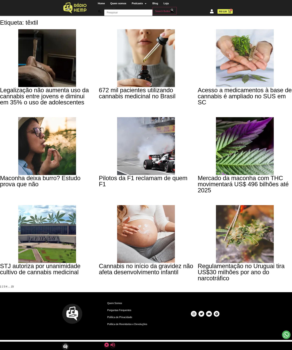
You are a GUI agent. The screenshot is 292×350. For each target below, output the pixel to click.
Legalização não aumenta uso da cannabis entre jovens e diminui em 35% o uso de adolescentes (44, 96)
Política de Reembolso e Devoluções (127, 324)
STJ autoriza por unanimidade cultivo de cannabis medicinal (40, 269)
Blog (155, 3)
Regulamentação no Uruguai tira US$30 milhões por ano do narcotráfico (241, 272)
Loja (166, 3)
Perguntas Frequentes (119, 310)
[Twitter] (201, 314)
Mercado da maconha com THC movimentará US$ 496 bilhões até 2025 (243, 184)
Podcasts (137, 3)
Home (101, 3)
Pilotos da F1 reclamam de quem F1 (143, 181)
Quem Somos (114, 303)
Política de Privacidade (119, 317)
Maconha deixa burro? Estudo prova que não (40, 181)
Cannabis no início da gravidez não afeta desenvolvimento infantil (146, 269)
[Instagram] (194, 314)
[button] (99, 11)
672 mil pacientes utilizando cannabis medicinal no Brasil (137, 93)
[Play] (106, 345)
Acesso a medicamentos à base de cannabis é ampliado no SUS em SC (245, 96)
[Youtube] (209, 314)
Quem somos (118, 3)
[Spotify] (216, 314)
